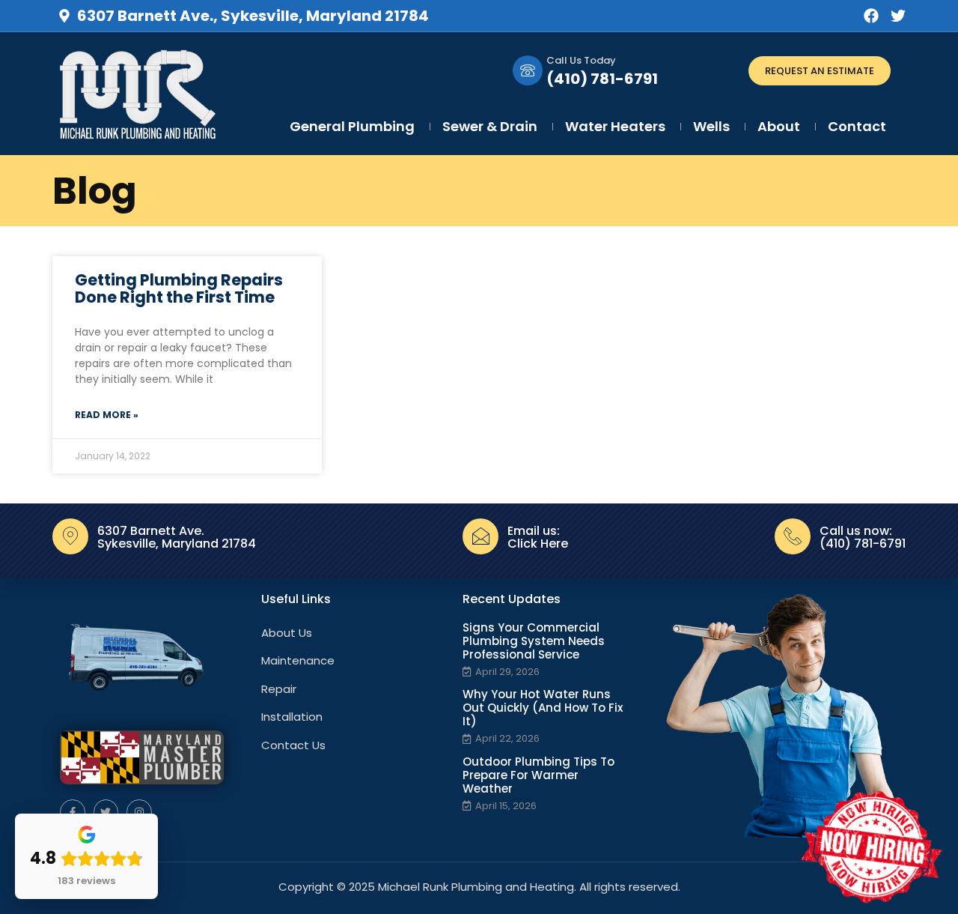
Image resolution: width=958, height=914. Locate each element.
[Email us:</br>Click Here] (480, 536)
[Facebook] (871, 15)
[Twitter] (898, 15)
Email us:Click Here (537, 537)
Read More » (106, 414)
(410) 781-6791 (602, 78)
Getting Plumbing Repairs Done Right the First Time (179, 288)
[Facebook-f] (72, 812)
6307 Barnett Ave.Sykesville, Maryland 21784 (176, 537)
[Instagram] (139, 812)
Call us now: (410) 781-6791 (863, 537)
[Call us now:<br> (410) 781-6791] (793, 536)
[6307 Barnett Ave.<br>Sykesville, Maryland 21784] (70, 536)
